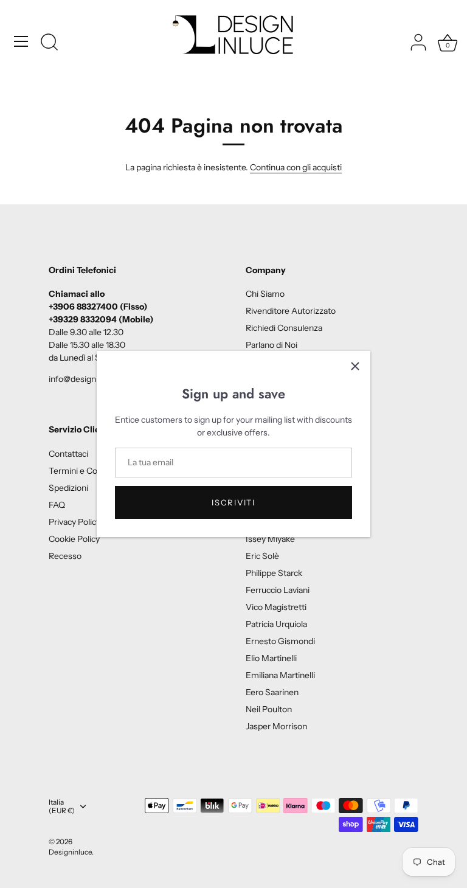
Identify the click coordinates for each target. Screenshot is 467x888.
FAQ (57, 504)
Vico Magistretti (276, 607)
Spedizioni (68, 487)
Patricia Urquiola (276, 624)
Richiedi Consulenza (284, 327)
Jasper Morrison (276, 726)
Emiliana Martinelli (280, 675)
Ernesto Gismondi (280, 641)
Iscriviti (233, 502)
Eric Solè (262, 555)
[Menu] (21, 41)
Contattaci (68, 453)
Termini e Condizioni (87, 470)
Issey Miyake (270, 538)
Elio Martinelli (271, 658)
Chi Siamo (265, 293)
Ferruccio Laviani (278, 589)
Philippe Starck (274, 572)
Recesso (65, 555)
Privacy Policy (74, 521)
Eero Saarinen (272, 692)
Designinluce (70, 851)
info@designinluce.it (87, 378)
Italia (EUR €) (62, 807)
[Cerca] (49, 43)
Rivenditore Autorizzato (291, 310)
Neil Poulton (269, 709)
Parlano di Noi (271, 344)
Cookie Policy (74, 538)
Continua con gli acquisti (296, 167)
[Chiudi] (355, 366)
